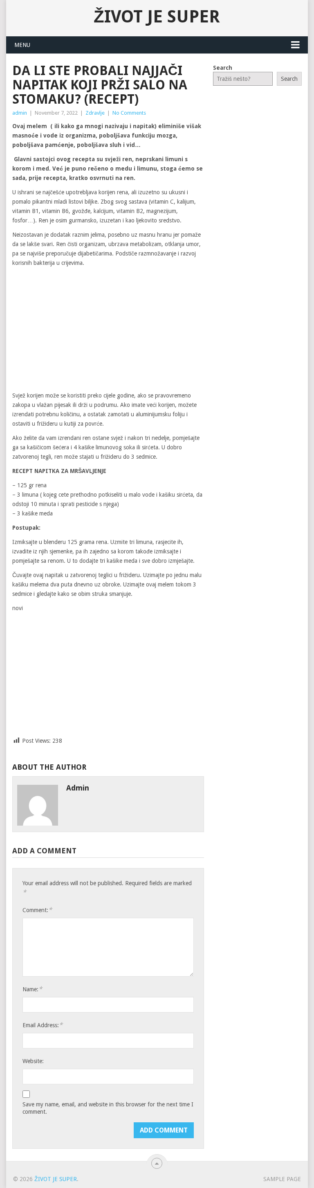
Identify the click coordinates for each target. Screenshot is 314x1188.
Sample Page (282, 1179)
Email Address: (42, 1025)
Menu (22, 45)
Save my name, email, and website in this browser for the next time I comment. (107, 1108)
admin (19, 113)
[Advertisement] (108, 330)
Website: (33, 1061)
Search (222, 67)
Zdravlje (95, 113)
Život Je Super (157, 16)
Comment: (37, 910)
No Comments (129, 113)
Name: (32, 989)
